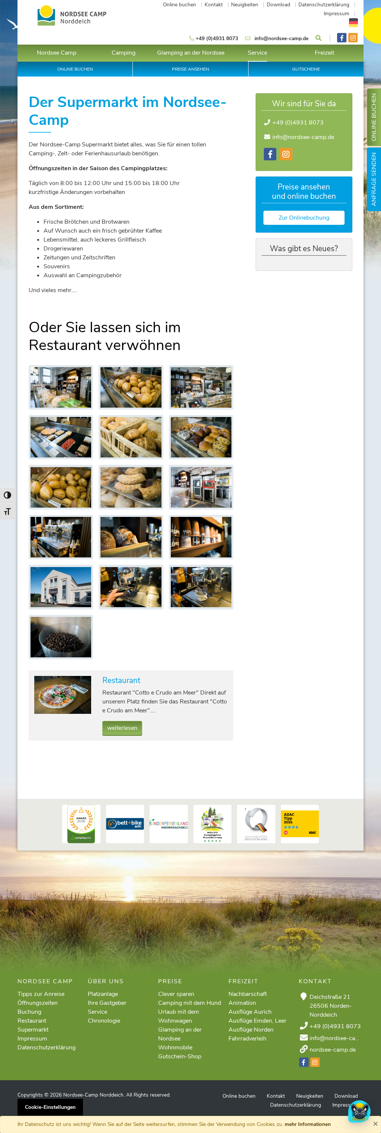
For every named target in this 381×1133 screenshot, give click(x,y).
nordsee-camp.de (333, 1050)
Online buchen (374, 117)
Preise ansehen (190, 69)
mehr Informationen (308, 1124)
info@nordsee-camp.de (303, 137)
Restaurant (121, 680)
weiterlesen (122, 728)
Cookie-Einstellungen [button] (50, 1107)
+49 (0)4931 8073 (298, 123)
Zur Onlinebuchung (304, 218)
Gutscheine (306, 69)
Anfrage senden (374, 179)
